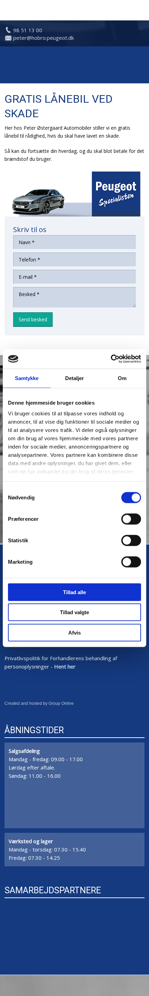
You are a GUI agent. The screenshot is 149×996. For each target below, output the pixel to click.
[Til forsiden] (75, 65)
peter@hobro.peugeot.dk (43, 37)
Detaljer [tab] (74, 378)
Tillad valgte (74, 612)
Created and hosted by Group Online (39, 703)
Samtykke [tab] (27, 378)
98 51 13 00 (27, 30)
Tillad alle (74, 592)
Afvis (74, 632)
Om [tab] (122, 378)
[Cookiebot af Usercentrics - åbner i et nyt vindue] (110, 358)
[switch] (131, 518)
